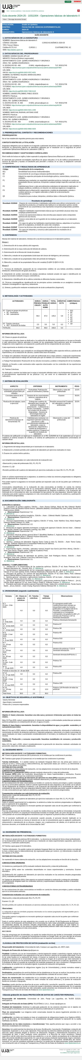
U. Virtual (68, 1)
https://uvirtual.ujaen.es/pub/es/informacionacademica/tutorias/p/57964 (37, 68)
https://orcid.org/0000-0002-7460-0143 (22, 91)
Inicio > (8, 11)
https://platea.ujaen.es (15, 50)
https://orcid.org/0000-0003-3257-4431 (22, 72)
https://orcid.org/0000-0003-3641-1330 (22, 110)
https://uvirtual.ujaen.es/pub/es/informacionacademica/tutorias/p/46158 (37, 105)
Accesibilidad (63, 1052)
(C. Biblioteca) (9, 514)
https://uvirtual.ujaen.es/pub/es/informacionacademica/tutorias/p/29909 (37, 86)
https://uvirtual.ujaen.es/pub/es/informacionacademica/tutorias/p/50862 (37, 124)
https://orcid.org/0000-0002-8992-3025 (22, 129)
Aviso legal (70, 1052)
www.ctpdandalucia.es (46, 990)
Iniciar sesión (77, 1)
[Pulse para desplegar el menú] (2, 11)
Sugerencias (77, 1052)
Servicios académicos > (16, 11)
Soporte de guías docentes (73, 1051)
